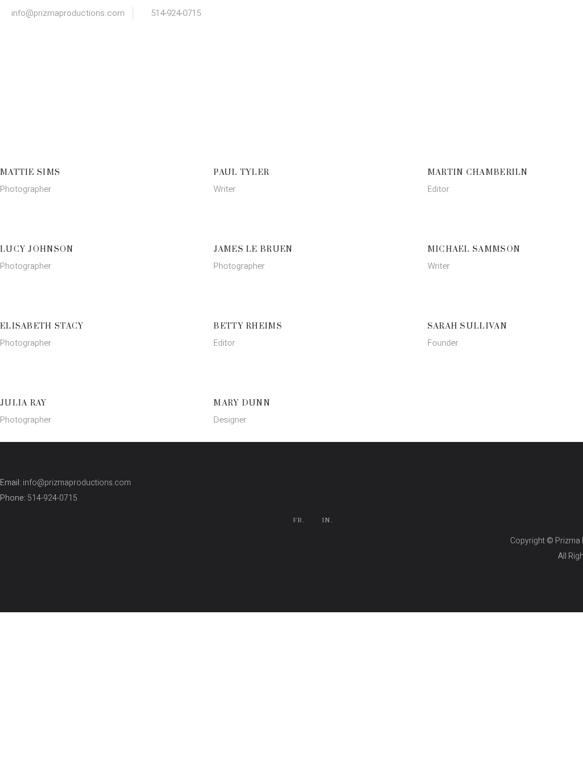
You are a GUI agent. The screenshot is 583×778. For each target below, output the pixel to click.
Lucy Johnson (37, 249)
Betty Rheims (248, 326)
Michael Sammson (474, 249)
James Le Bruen (253, 249)
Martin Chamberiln (478, 172)
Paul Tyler (241, 172)
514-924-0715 (176, 13)
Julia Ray (23, 403)
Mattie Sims (30, 172)
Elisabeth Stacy (42, 326)
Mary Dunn (242, 403)
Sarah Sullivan (467, 326)
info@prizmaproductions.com (68, 13)
